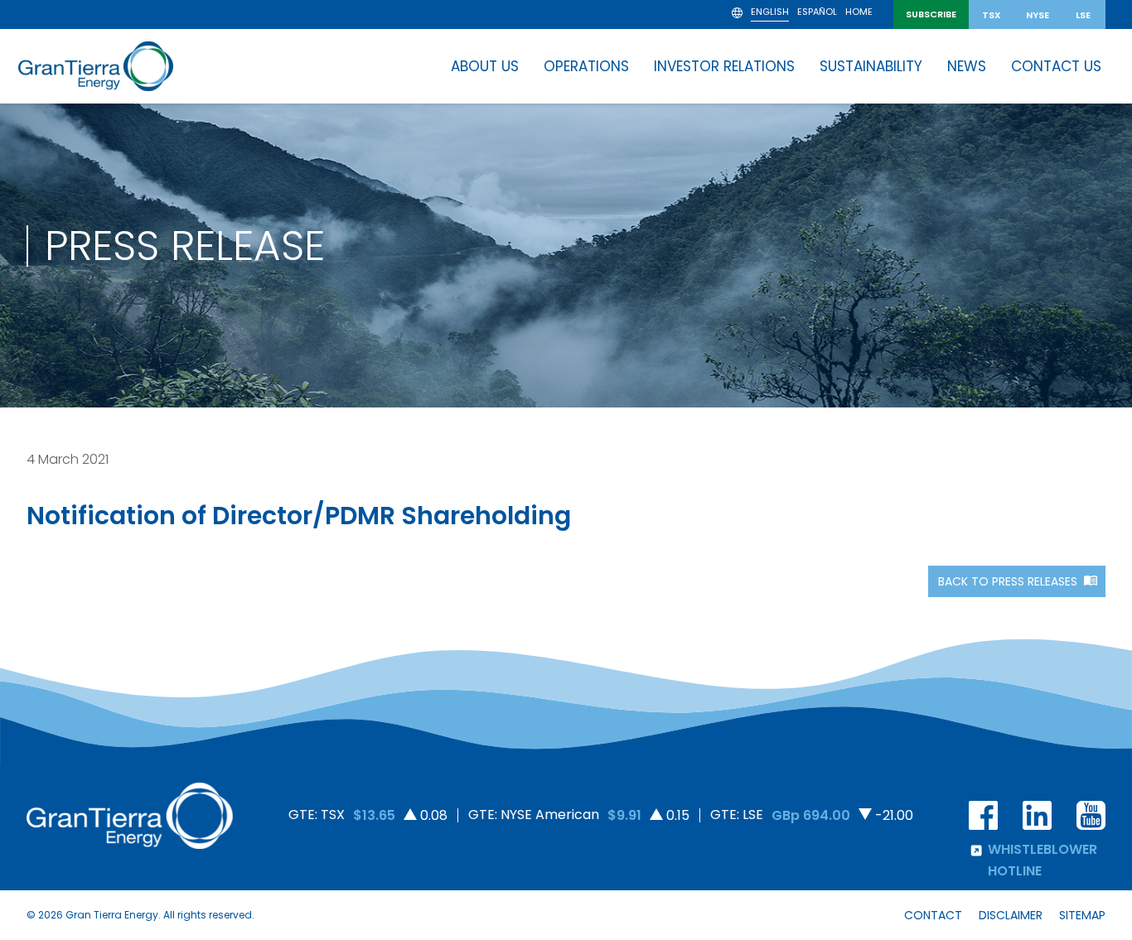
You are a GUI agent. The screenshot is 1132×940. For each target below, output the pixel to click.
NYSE (1037, 15)
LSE (1083, 15)
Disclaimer (1011, 915)
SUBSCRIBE (931, 14)
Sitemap (1082, 915)
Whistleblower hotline (1042, 860)
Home (859, 12)
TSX (991, 15)
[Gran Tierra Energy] (95, 66)
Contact (933, 915)
